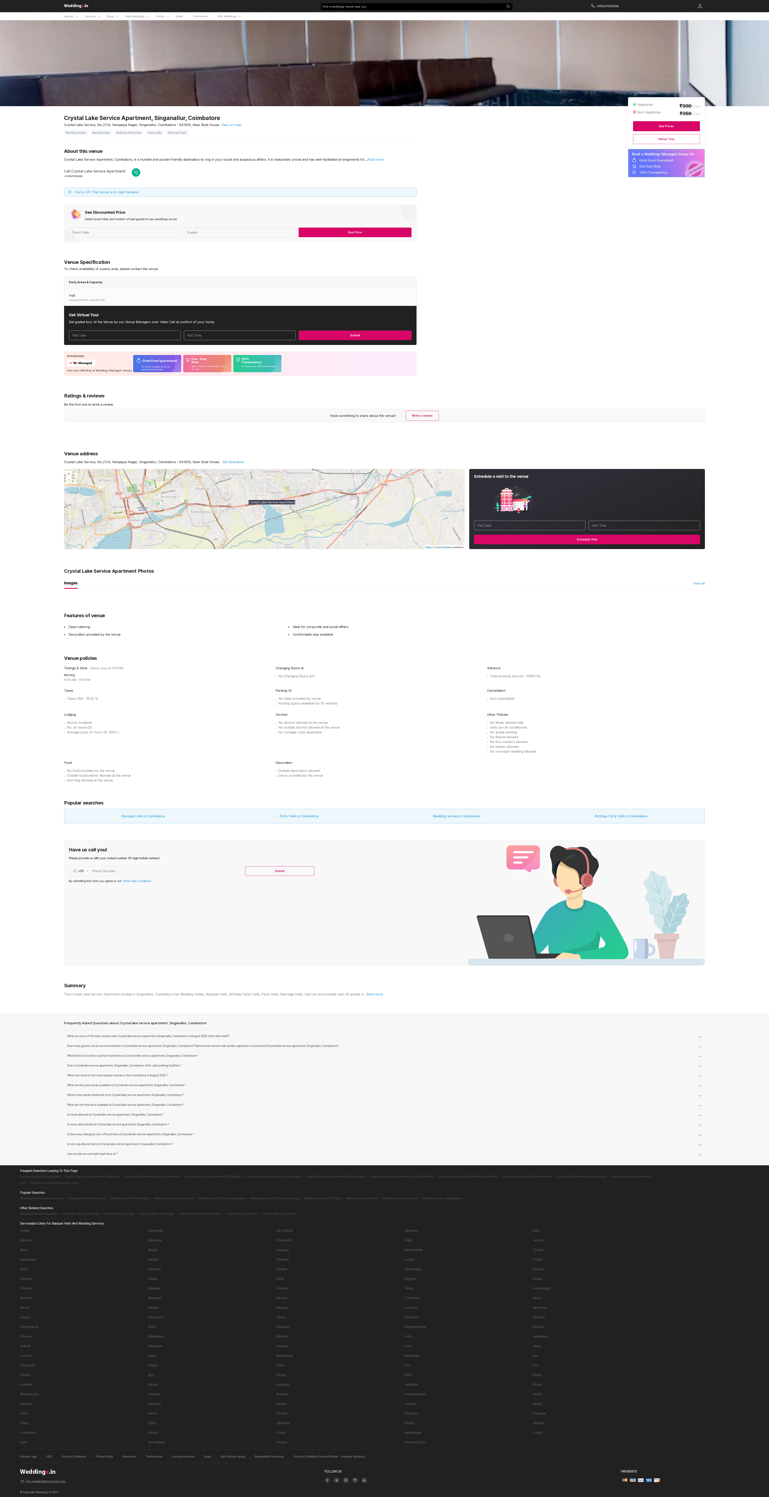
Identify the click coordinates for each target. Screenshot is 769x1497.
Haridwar (539, 1317)
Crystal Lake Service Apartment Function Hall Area (401, 1176)
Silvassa (26, 1336)
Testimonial (200, 16)
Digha (409, 1240)
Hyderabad (540, 1336)
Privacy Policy (104, 1456)
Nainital (281, 1269)
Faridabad (411, 1384)
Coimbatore (28, 1432)
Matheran (154, 1269)
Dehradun (411, 1413)
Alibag (152, 1279)
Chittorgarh (155, 1231)
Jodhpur (410, 1404)
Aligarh (153, 1250)
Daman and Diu (415, 1442)
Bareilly (153, 1259)
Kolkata (25, 1346)
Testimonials (154, 1456)
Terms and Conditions (136, 881)
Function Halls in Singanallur (279, 1213)
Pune (408, 1346)
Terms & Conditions (73, 1456)
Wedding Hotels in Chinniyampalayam (222, 1198)
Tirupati (538, 1250)
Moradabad (156, 1336)
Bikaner (153, 1307)
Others (537, 1298)
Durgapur (282, 1250)
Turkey (409, 1288)
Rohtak (25, 1231)
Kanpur (281, 1375)
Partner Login (28, 1456)
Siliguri (281, 1432)
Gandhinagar (413, 1432)
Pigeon (429, 547)
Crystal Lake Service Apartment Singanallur (92, 1176)
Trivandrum (412, 1298)
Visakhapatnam (415, 1394)
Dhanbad (282, 1259)
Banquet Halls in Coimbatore (143, 816)
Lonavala (411, 1307)
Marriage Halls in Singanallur (81, 1213)
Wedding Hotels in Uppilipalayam (442, 1198)
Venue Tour (666, 139)
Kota (536, 1231)
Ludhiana (26, 1384)
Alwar (24, 1250)
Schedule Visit (587, 539)
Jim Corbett (284, 1231)
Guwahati (26, 1404)
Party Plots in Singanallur (241, 1213)
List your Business (183, 1456)
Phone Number (104, 871)
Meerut (281, 1404)
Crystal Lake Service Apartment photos (581, 1176)
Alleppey (282, 1307)
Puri (407, 1365)
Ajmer (24, 1269)
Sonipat (538, 1327)
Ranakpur (154, 1288)
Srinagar (538, 1269)
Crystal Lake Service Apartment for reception (273, 1176)
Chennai (281, 1346)
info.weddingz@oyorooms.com (46, 1481)
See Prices (666, 126)
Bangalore (155, 1346)
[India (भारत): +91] (79, 871)
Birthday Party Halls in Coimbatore (621, 816)
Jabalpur (539, 1423)
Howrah (281, 1413)
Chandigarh (27, 1365)
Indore (152, 1356)
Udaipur (25, 1375)
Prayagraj (539, 1413)
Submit (355, 335)
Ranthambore (29, 1327)
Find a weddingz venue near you (344, 6)
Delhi (408, 1336)
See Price (355, 232)
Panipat (281, 1442)
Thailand (26, 1288)
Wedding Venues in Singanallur (39, 1213)
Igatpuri (25, 1317)
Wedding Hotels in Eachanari (400, 1198)
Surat (408, 1375)
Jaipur (537, 1346)
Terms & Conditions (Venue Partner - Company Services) (329, 1456)
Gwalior (410, 1423)
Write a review (422, 415)
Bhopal (537, 1384)
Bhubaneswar (29, 1394)
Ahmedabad (284, 1356)
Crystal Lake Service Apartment (40, 1176)
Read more (375, 159)
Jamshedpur (413, 1269)
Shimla (153, 1432)
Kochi (24, 1413)
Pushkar (282, 1288)
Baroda (153, 1384)
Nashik (537, 1394)
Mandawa (155, 1240)
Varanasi (154, 1394)
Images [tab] (71, 583)
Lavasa (410, 1259)
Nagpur (153, 1365)
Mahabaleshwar (416, 1327)
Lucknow (26, 1356)
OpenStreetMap (444, 547)
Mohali (24, 1307)
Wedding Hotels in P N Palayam (130, 1198)
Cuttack (538, 1432)
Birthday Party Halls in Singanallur (200, 1213)
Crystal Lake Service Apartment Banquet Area (336, 1176)
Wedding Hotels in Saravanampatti (42, 1198)
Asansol (25, 1298)
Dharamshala (414, 1250)
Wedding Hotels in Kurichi (361, 1198)
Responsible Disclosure (269, 1456)
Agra (151, 1375)
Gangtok (410, 1279)
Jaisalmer (411, 1231)
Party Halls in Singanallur (119, 1213)
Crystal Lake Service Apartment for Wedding (212, 1176)
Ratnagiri (26, 1279)
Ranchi (537, 1404)
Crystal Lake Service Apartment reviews (527, 1176)
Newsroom (129, 1456)
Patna (280, 1365)
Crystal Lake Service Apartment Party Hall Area (467, 1176)
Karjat (280, 1279)
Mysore (281, 1298)
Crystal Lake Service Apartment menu (55, 1182)
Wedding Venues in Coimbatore (456, 816)
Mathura (25, 1240)
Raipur (24, 1423)
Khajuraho (283, 1327)
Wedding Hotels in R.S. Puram (322, 1198)
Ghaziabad (412, 1356)
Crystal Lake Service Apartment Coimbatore (152, 1176)
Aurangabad (156, 1442)
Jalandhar (283, 1423)
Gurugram (283, 1384)
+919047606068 (73, 176)
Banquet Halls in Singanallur (156, 1213)
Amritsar (282, 1394)
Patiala (537, 1279)
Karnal (152, 1413)
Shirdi (152, 1327)
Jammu (538, 1240)
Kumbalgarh (28, 1259)
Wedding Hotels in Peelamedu (87, 1198)
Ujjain (23, 1442)
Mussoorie (155, 1317)
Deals (179, 16)
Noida (537, 1375)
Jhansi (281, 1317)
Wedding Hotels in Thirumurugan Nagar (275, 1198)
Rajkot (152, 1423)
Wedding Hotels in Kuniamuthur (174, 1198)
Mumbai (282, 1336)
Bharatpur (154, 1298)
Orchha (537, 1259)
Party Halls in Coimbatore (299, 816)
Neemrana (540, 1307)
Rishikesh (411, 1317)
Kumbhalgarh (542, 1288)
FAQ (49, 1456)
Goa (535, 1356)
